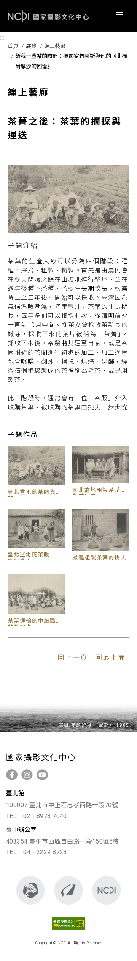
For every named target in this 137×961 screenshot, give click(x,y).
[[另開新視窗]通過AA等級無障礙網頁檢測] (69, 931)
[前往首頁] (106, 890)
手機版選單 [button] (119, 14)
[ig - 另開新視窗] (27, 774)
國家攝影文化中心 (48, 16)
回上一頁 (72, 658)
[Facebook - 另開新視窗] (12, 774)
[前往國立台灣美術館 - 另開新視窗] (68, 890)
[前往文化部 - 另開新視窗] (30, 890)
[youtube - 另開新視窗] (42, 774)
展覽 (31, 46)
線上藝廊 (54, 46)
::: (2, 37)
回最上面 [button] (110, 658)
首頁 (13, 46)
